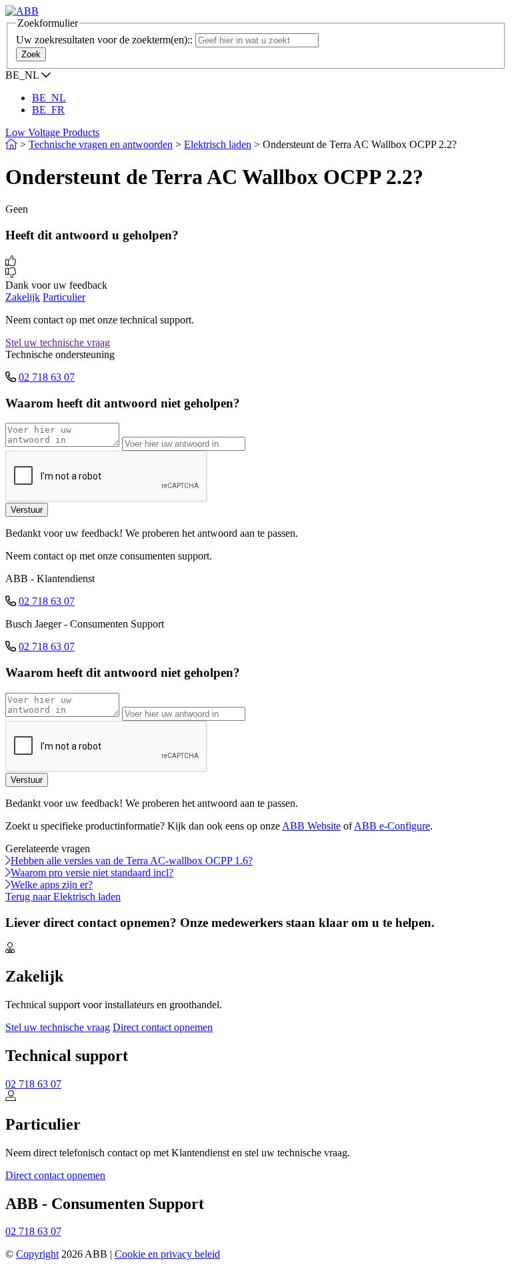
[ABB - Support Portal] (22, 11)
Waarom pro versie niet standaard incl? (92, 872)
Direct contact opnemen (163, 1027)
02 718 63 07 (47, 377)
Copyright (37, 1254)
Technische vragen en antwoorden (101, 144)
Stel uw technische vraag (57, 342)
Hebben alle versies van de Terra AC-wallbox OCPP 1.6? (132, 860)
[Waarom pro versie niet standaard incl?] (8, 872)
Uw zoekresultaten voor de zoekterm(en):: (104, 39)
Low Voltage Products (52, 132)
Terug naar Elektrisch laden (63, 896)
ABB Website (311, 826)
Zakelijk (22, 297)
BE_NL (49, 97)
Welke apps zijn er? (52, 884)
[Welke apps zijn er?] (8, 884)
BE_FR (48, 109)
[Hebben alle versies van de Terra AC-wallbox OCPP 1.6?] (8, 860)
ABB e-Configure (392, 826)
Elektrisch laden (217, 144)
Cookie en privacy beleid (167, 1254)
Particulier (64, 297)
